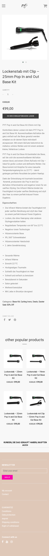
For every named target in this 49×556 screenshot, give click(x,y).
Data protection (8, 515)
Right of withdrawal (10, 526)
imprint (5, 518)
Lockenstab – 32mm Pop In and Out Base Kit (13, 416)
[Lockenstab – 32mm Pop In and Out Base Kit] (13, 401)
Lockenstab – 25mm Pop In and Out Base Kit (13, 375)
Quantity (6, 90)
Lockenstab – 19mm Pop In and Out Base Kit (36, 375)
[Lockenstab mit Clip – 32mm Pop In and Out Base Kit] (35, 401)
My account (7, 490)
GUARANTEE (7, 507)
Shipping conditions (10, 522)
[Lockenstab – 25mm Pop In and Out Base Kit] (13, 359)
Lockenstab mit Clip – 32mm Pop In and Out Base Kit (36, 416)
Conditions (6, 511)
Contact (5, 494)
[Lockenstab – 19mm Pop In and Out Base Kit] (35, 359)
